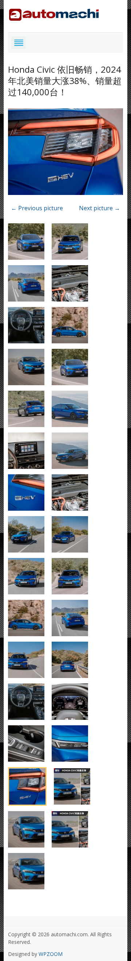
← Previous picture (37, 208)
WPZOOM (51, 953)
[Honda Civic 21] (65, 152)
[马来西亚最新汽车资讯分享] (54, 13)
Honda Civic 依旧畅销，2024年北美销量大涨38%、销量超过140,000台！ (65, 80)
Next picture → (99, 208)
